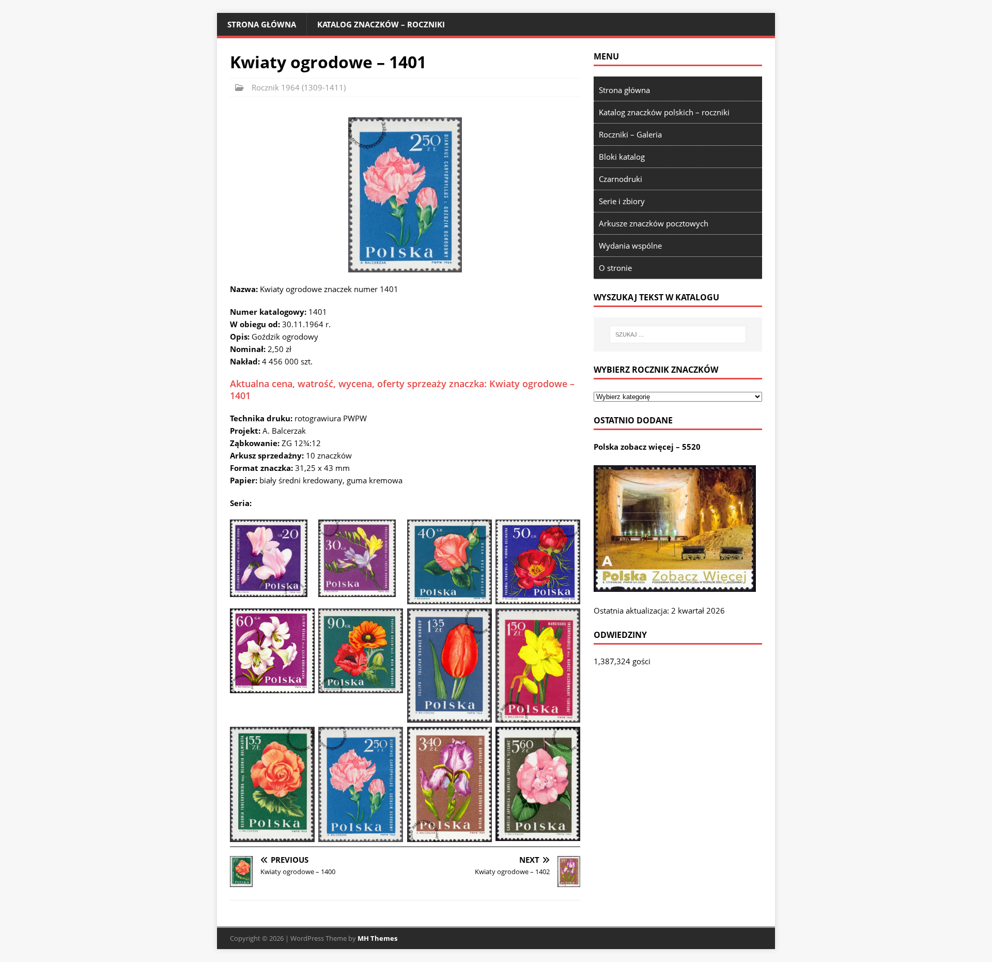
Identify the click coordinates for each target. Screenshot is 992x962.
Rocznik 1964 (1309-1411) (299, 87)
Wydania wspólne (630, 245)
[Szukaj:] (678, 334)
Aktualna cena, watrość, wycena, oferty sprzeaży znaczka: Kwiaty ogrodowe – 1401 (402, 389)
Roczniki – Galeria (630, 134)
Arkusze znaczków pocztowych (653, 223)
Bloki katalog (622, 156)
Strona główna (261, 24)
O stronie (615, 268)
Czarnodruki (620, 179)
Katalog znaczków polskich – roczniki (664, 112)
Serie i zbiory (622, 201)
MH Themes (377, 938)
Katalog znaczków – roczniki (381, 24)
